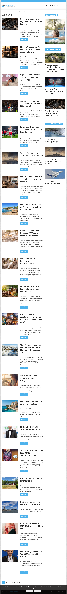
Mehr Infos (38, 591)
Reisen (36, 5)
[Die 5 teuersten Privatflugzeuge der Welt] (55, 174)
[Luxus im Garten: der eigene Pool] (55, 31)
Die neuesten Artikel (53, 49)
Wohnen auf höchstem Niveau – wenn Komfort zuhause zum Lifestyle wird (31, 179)
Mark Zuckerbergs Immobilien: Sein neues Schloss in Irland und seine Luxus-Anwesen (54, 68)
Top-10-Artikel (33, 1)
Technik (46, 5)
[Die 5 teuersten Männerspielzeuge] (55, 132)
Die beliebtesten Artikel (54, 124)
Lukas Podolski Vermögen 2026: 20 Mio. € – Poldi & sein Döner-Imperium (31, 129)
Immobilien (41, 5)
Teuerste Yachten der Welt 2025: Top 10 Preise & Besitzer (54, 161)
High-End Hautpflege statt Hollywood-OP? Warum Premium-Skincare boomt (29, 233)
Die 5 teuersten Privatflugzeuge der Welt (53, 182)
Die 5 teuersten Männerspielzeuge (51, 140)
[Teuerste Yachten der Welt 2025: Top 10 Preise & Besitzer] (55, 152)
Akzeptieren (29, 591)
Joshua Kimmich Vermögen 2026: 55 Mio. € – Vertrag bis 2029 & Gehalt (31, 103)
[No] (65, 589)
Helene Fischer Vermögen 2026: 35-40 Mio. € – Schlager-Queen (31, 526)
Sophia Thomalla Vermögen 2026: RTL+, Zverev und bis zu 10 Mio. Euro (31, 77)
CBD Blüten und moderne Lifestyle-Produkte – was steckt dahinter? (29, 289)
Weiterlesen (24, 39)
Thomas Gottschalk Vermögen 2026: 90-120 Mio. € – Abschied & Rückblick (31, 453)
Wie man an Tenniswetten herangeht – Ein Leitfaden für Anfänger (54, 91)
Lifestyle (51, 5)
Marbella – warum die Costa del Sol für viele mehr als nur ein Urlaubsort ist (30, 207)
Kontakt (59, 1)
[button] (63, 6)
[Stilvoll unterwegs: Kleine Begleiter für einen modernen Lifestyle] (55, 104)
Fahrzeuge (31, 5)
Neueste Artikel (53, 1)
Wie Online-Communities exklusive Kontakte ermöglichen (29, 378)
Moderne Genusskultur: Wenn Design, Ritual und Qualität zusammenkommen (31, 49)
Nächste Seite (16, 582)
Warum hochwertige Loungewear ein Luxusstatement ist (27, 261)
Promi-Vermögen (58, 5)
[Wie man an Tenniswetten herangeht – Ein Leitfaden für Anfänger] (55, 82)
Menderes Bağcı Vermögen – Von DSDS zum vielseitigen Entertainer (31, 554)
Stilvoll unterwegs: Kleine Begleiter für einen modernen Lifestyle (31, 21)
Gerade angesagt (42, 1)
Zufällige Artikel (51, 15)
